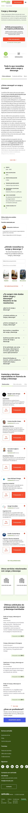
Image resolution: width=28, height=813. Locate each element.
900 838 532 (4, 775)
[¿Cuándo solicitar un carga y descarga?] (24, 315)
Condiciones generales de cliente (16, 801)
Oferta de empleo (6, 753)
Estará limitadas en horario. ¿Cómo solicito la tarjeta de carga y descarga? (11, 360)
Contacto (9, 786)
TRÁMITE (6, 57)
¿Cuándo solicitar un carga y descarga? (10, 316)
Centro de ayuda (6, 741)
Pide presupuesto (18, 2)
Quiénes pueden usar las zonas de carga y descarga (11, 339)
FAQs (2, 738)
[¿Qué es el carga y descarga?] (24, 308)
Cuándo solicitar (17, 76)
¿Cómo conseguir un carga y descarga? (10, 324)
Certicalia (2, 5)
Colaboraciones (5, 756)
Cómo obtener (6, 76)
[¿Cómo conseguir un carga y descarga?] (24, 323)
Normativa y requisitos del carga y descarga (11, 331)
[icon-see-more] (16, 160)
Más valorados (17, 384)
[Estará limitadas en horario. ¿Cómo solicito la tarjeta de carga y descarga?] (24, 358)
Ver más (15, 706)
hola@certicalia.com (7, 780)
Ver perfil (6, 410)
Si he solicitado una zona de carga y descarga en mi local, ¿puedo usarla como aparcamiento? (11, 349)
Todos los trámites (6, 750)
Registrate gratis (15, 720)
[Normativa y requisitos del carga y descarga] (24, 330)
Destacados (5, 384)
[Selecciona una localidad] (14, 265)
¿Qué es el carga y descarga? (9, 309)
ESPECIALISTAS (19, 57)
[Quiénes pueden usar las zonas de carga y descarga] (24, 338)
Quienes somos (5, 735)
